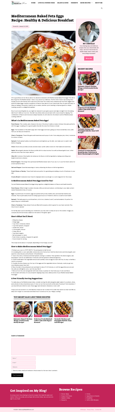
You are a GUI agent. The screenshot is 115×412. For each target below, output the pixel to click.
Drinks (88, 394)
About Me (98, 3)
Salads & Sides (62, 3)
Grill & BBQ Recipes (93, 400)
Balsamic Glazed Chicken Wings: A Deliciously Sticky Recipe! (23, 320)
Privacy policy (90, 409)
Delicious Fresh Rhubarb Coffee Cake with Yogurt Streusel (43, 320)
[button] (102, 8)
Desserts (74, 3)
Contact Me (98, 409)
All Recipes (83, 409)
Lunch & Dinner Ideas (46, 3)
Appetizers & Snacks (93, 396)
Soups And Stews (66, 396)
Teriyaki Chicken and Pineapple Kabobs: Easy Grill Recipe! (63, 320)
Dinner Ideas (65, 394)
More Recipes (85, 3)
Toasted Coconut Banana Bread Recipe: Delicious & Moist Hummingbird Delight (88, 152)
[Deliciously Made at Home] (19, 3)
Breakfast (38, 316)
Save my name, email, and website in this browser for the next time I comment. (35, 370)
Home (33, 3)
